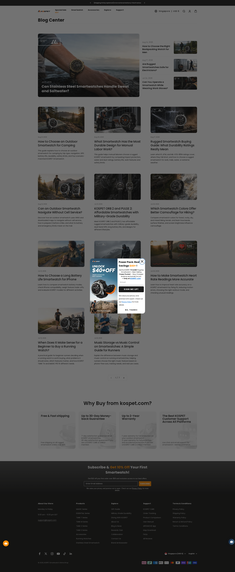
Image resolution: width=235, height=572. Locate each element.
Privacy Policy (127, 302)
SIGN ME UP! (131, 289)
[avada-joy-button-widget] (6, 543)
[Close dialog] (142, 261)
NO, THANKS (131, 310)
